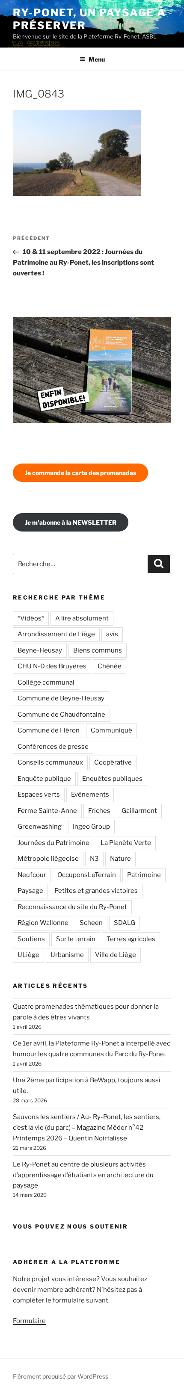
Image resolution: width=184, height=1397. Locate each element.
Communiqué (111, 730)
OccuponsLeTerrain (86, 875)
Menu (97, 59)
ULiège (28, 955)
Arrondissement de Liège (56, 634)
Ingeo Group (91, 826)
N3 (94, 858)
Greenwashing (40, 826)
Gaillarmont (139, 811)
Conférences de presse (53, 746)
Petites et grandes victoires (96, 891)
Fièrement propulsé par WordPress (60, 1376)
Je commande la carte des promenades (80, 472)
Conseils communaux (50, 762)
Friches (99, 811)
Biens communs (97, 650)
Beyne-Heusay (40, 650)
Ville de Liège (115, 955)
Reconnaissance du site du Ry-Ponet (72, 907)
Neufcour (32, 875)
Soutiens (31, 939)
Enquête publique (44, 779)
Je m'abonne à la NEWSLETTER (70, 522)
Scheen (91, 923)
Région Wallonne (43, 923)
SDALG (124, 923)
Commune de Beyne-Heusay (61, 698)
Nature (120, 858)
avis (112, 634)
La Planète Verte (126, 843)
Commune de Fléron (49, 730)
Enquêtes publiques (112, 779)
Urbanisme (67, 955)
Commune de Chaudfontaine (61, 714)
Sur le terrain (75, 939)
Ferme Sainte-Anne (47, 811)
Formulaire (29, 1321)
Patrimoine (144, 875)
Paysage (30, 891)
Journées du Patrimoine (53, 843)
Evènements (90, 794)
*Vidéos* (31, 618)
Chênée (110, 666)
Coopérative (113, 762)
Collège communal (46, 682)
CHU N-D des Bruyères (52, 666)
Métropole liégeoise (48, 858)
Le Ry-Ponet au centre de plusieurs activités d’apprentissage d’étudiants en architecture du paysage (83, 1175)
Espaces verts (39, 794)
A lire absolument (82, 618)
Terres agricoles (131, 939)
